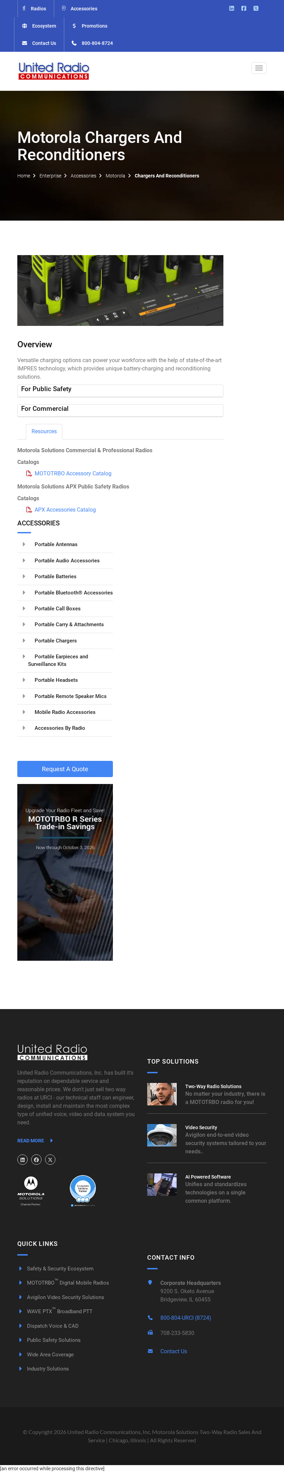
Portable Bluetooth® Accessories (73, 593)
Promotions (94, 26)
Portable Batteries (55, 576)
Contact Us (43, 43)
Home (23, 175)
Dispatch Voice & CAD (52, 1326)
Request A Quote (65, 769)
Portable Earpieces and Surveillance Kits (58, 660)
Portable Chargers (55, 641)
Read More (31, 1140)
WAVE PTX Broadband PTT (59, 1311)
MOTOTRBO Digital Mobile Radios (67, 1283)
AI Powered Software (208, 1177)
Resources (44, 431)
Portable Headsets (55, 680)
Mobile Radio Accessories (64, 712)
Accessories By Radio (59, 728)
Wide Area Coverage (50, 1355)
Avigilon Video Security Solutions (65, 1297)
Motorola (115, 175)
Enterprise (50, 175)
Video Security (201, 1127)
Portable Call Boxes (57, 609)
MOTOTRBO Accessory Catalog (73, 473)
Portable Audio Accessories (66, 561)
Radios (38, 8)
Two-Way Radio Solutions (213, 1086)
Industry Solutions (47, 1369)
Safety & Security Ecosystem (60, 1269)
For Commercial (45, 409)
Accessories (83, 8)
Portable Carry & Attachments (68, 624)
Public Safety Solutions (53, 1340)
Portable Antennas (55, 544)
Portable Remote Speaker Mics (70, 696)
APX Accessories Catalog (65, 509)
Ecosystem (43, 26)
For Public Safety (46, 389)
